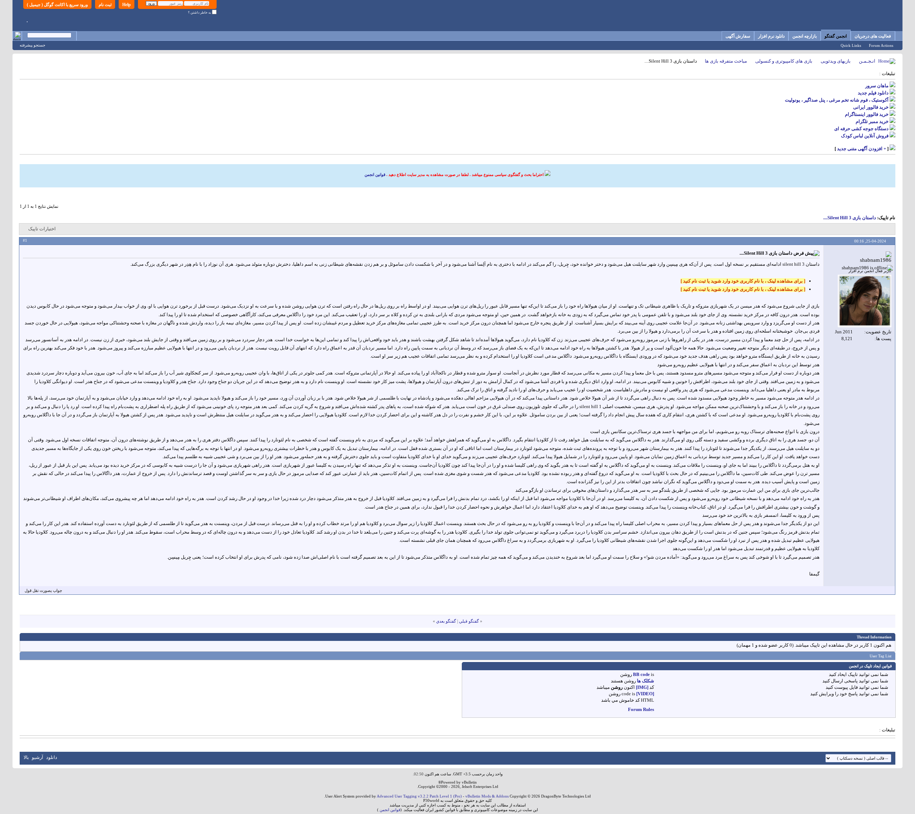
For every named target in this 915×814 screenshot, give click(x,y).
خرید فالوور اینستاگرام (867, 114)
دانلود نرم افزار (771, 36)
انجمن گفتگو (836, 36)
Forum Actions (881, 45)
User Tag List (880, 656)
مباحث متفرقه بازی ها (726, 61)
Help (126, 4)
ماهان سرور (877, 85)
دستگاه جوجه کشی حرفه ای (861, 128)
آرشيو (37, 757)
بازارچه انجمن (804, 36)
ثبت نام (105, 4)
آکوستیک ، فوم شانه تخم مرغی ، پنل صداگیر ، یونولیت (837, 100)
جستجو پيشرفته (32, 45)
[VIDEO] (645, 693)
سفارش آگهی (738, 36)
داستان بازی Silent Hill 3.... (849, 217)
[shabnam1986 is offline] (864, 301)
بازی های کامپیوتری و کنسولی (783, 61)
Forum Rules (641, 709)
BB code (641, 674)
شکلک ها (645, 680)
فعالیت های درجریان (873, 36)
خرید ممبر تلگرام (872, 121)
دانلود (51, 757)
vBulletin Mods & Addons (487, 796)
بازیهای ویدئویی (836, 61)
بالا (26, 757)
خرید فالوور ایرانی (871, 107)
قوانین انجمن (375, 174)
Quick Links (851, 45)
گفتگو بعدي (446, 621)
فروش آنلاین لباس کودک (865, 135)
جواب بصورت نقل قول (43, 590)
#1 (25, 240)
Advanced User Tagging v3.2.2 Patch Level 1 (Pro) (419, 796)
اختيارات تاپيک (42, 228)
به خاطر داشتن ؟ (200, 12)
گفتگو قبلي (469, 621)
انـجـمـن (867, 61)
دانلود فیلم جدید (873, 92)
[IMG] (642, 687)
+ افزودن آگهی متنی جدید (861, 148)
